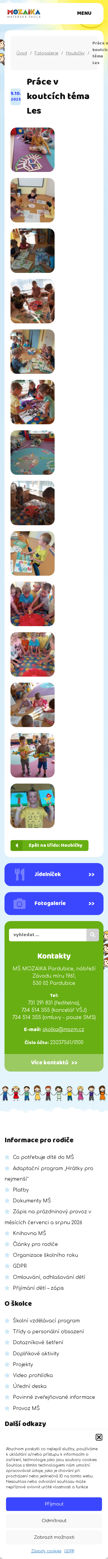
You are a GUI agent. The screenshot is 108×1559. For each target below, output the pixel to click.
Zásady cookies (46, 1551)
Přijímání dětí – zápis (38, 1288)
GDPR (69, 1551)
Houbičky (75, 53)
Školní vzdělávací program (46, 1321)
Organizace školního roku (45, 1255)
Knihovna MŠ (29, 1233)
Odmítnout (54, 1520)
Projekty (23, 1364)
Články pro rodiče (35, 1244)
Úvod (21, 53)
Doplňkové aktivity (36, 1354)
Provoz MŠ (26, 1408)
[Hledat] (92, 935)
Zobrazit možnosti (54, 1537)
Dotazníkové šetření (38, 1342)
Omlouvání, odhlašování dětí (49, 1277)
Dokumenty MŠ (32, 1201)
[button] (99, 1437)
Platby (21, 1190)
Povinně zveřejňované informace (54, 1397)
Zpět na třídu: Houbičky (55, 845)
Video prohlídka (33, 1375)
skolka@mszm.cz (63, 1029)
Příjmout (54, 1504)
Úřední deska (29, 1386)
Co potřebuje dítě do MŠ (43, 1157)
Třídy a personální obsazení (48, 1331)
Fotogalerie (46, 53)
